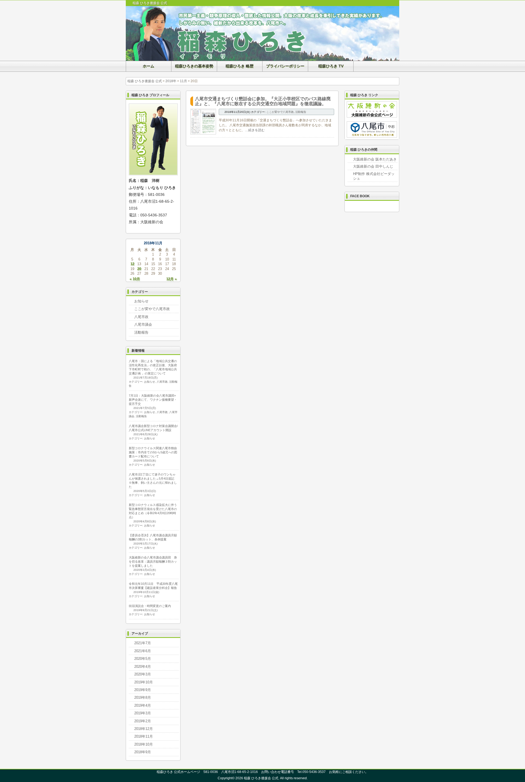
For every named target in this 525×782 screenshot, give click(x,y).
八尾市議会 (143, 324)
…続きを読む (255, 130)
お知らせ (141, 301)
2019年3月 (142, 713)
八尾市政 (141, 317)
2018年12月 (143, 729)
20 (139, 269)
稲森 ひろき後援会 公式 (144, 81)
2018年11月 (143, 736)
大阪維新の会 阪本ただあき (375, 159)
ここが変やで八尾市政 (280, 111)
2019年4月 (142, 705)
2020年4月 (142, 666)
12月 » (171, 279)
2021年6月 (142, 651)
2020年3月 (142, 674)
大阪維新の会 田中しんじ (373, 166)
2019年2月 (142, 721)
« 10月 (135, 279)
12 (132, 264)
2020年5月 (142, 659)
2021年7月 (142, 643)
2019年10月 (143, 682)
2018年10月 (143, 744)
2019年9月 (142, 690)
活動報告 (300, 111)
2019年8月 (142, 697)
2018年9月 (142, 752)
